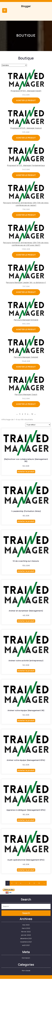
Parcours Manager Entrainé (26, 320)
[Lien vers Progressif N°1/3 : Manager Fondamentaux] (26, 154)
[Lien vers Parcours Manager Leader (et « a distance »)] (26, 271)
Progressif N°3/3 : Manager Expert (26, 91)
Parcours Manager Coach (26, 394)
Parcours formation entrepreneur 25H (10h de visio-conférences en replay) (26, 204)
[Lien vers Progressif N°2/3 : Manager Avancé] (26, 117)
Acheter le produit (26, 100)
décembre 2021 (26, 938)
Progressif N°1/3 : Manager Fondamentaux (26, 165)
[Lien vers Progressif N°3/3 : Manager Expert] (26, 80)
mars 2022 (26, 928)
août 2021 (26, 945)
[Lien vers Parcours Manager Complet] (26, 346)
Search (26, 913)
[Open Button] (4, 10)
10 (39, 883)
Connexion (26, 958)
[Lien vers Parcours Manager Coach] (26, 383)
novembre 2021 (26, 942)
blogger (26, 6)
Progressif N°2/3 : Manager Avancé (26, 128)
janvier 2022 (26, 935)
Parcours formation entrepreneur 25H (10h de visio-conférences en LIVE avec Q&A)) (26, 243)
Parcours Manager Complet (26, 357)
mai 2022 (26, 925)
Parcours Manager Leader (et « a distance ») (26, 282)
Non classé (26, 971)
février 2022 (26, 932)
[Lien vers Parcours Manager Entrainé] (26, 309)
